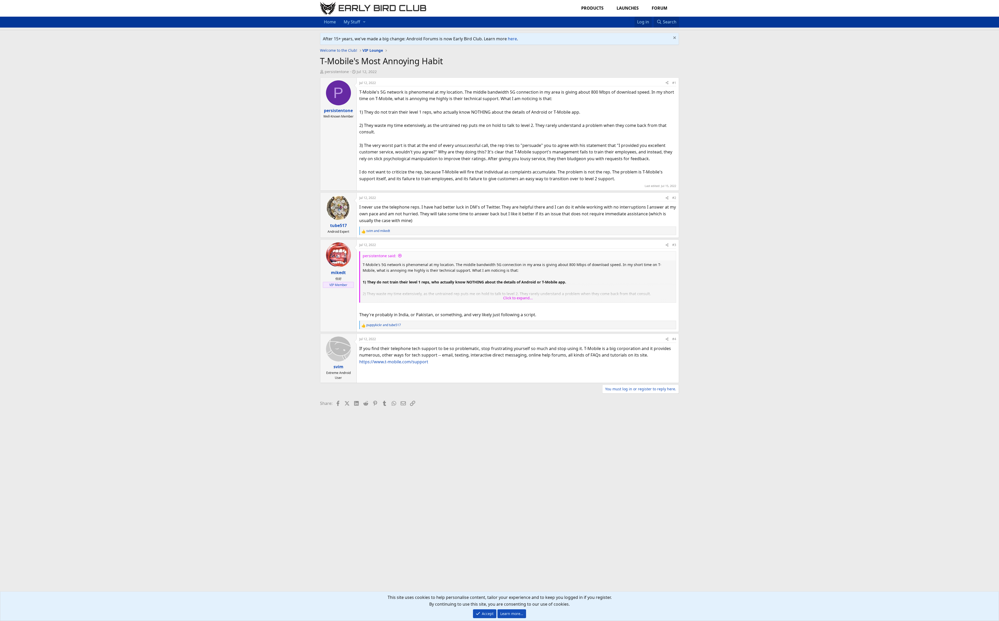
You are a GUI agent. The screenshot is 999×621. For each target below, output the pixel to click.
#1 (674, 83)
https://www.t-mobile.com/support (393, 362)
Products (592, 8)
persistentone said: (379, 255)
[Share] (667, 83)
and (378, 231)
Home (330, 22)
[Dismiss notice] (674, 38)
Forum (659, 8)
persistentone (337, 71)
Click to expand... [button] (518, 297)
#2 (674, 198)
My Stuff (352, 22)
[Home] (626, 19)
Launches (628, 8)
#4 (674, 339)
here (512, 39)
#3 (674, 245)
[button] (364, 22)
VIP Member (338, 285)
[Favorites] (632, 19)
